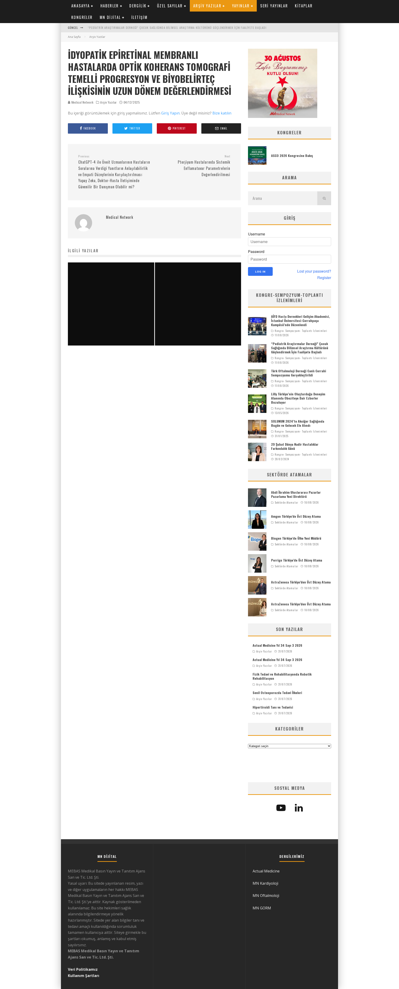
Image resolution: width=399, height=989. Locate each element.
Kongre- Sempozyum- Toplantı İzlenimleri (301, 330)
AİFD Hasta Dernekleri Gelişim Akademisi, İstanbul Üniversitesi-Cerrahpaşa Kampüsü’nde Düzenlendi (300, 320)
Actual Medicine (266, 871)
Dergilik (137, 6)
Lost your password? (314, 271)
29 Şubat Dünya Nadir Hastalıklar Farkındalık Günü (294, 446)
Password (256, 252)
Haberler (109, 6)
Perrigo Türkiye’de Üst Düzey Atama (296, 560)
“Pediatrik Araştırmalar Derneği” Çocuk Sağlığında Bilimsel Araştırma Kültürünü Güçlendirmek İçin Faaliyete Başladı (177, 28)
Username (256, 234)
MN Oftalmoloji (266, 895)
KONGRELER (82, 17)
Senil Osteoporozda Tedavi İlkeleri (277, 692)
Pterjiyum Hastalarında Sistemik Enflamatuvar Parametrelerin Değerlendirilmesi (204, 165)
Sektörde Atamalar (286, 502)
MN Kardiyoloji (265, 883)
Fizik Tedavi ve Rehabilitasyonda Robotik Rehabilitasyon (282, 676)
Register (324, 277)
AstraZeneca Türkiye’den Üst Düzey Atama (301, 582)
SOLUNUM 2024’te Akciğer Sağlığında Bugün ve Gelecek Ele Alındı (297, 423)
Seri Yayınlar (274, 6)
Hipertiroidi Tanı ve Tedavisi (273, 707)
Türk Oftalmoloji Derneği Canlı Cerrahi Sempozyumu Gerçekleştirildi (298, 372)
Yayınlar (241, 6)
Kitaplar (304, 6)
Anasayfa (80, 6)
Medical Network (82, 102)
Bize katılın (221, 113)
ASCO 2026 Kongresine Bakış (292, 155)
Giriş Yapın (170, 113)
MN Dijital (110, 17)
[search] (324, 198)
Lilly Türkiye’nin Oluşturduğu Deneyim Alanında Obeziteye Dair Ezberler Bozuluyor (298, 398)
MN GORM (262, 908)
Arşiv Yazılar (207, 6)
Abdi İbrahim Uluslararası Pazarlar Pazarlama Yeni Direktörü (296, 494)
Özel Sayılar (170, 6)
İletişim (139, 17)
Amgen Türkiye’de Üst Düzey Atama (296, 516)
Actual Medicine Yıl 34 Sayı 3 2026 (277, 645)
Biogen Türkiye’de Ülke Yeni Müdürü (296, 538)
